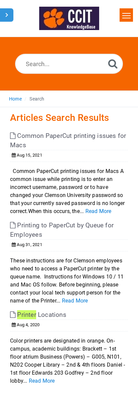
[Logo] (69, 18)
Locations (41, 315)
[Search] (113, 63)
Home (15, 99)
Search (36, 99)
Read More (98, 211)
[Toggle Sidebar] (6, 15)
